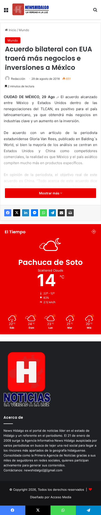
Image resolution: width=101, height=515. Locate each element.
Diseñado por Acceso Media (50, 497)
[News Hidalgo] (30, 9)
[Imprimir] (70, 212)
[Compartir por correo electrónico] (61, 212)
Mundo (24, 30)
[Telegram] (52, 212)
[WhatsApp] (43, 212)
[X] (16, 212)
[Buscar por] (95, 11)
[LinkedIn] (25, 212)
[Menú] (6, 11)
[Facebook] (7, 212)
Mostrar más (49, 193)
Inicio (12, 30)
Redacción (18, 78)
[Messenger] (34, 212)
